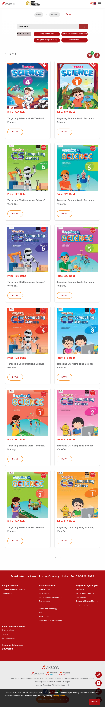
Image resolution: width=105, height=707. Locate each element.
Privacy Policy (59, 696)
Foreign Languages (46, 605)
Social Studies (44, 616)
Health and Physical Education (50, 620)
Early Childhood (10, 586)
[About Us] (98, 675)
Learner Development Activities (50, 597)
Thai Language (44, 601)
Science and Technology (48, 609)
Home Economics (45, 589)
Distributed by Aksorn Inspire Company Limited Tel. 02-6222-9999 (52, 577)
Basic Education (47, 586)
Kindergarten (7, 593)
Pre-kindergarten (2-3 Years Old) (14, 589)
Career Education (8, 638)
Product (54, 15)
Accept (94, 702)
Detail (15, 132)
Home (38, 15)
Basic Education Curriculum (74, 34)
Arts (40, 613)
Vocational (74, 40)
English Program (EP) (47, 40)
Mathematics (44, 593)
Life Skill (5, 634)
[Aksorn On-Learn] (98, 683)
